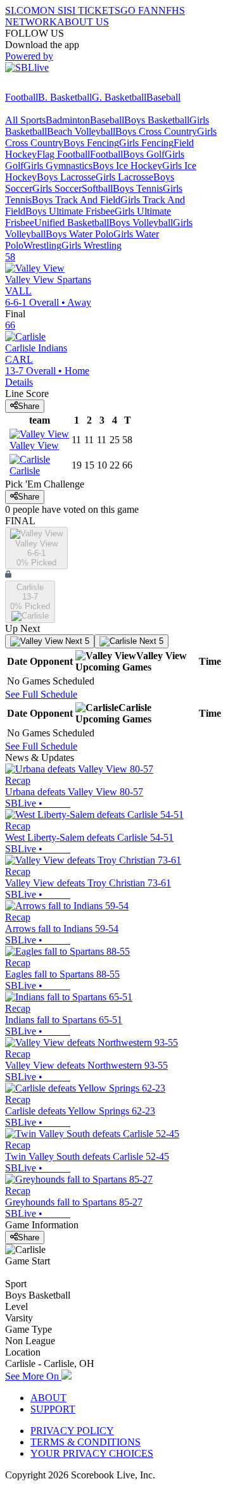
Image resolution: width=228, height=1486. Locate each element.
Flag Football (63, 154)
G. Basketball (119, 97)
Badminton (68, 120)
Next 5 (76, 641)
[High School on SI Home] (54, 85)
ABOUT (48, 1397)
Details (19, 382)
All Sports (25, 120)
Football (21, 97)
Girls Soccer (57, 188)
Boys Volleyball (141, 222)
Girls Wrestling (91, 245)
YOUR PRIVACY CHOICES (91, 1453)
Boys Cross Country (156, 131)
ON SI (53, 10)
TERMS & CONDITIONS (85, 1442)
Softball (97, 188)
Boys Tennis (138, 188)
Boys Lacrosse (66, 177)
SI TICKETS (93, 10)
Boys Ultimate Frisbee (70, 211)
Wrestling (42, 245)
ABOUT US (83, 21)
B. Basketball (65, 97)
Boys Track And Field (76, 199)
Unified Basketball (71, 222)
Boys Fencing (91, 142)
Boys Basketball (156, 120)
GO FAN (139, 10)
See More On (33, 1376)
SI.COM (22, 10)
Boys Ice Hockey (127, 165)
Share (28, 406)
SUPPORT (52, 1409)
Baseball (163, 97)
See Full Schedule (41, 694)
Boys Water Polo (79, 234)
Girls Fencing (146, 142)
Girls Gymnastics (57, 165)
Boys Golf (144, 154)
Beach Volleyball (81, 131)
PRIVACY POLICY (72, 1430)
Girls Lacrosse (124, 177)
